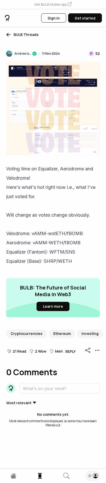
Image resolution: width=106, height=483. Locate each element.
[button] (53, 4)
